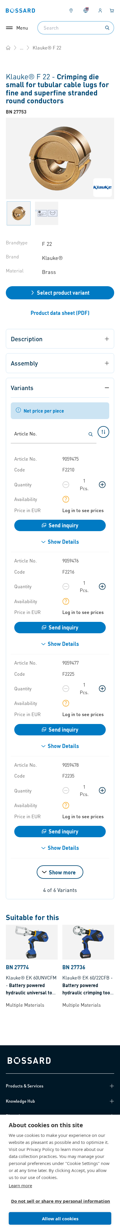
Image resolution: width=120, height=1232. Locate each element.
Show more (62, 872)
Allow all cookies (60, 1218)
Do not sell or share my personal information (57, 1201)
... (21, 47)
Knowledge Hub (20, 1101)
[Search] (107, 27)
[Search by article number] (90, 434)
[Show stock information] (65, 499)
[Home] (8, 47)
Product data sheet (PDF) (60, 312)
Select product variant (63, 292)
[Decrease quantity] (65, 484)
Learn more (20, 1185)
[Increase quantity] (102, 484)
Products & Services (24, 1085)
